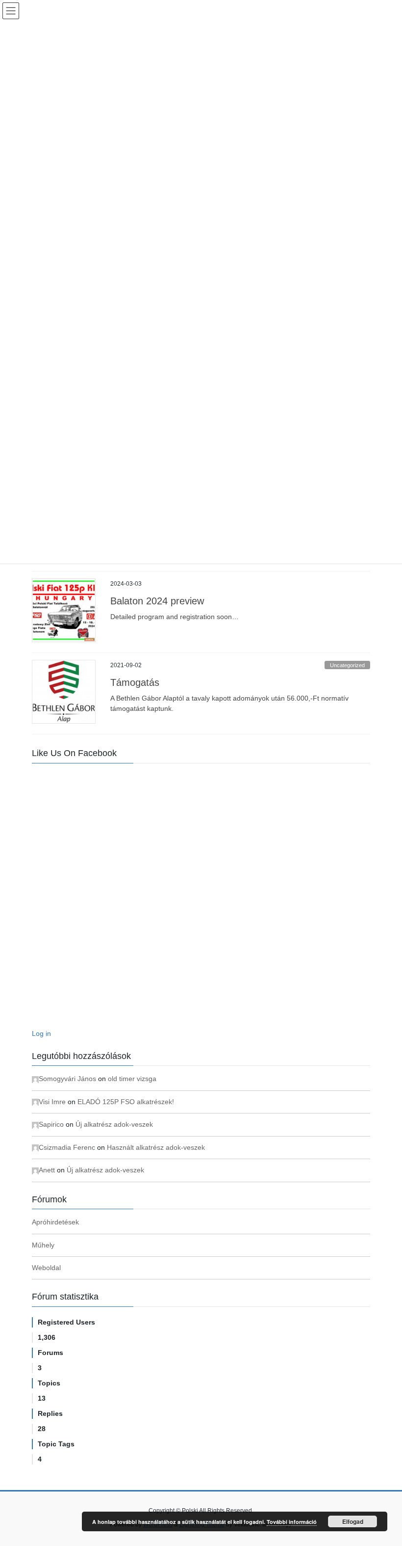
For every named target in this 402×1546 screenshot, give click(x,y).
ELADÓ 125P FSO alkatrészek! (125, 1102)
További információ (292, 1521)
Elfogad (352, 1521)
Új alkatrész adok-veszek (114, 1124)
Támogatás (134, 682)
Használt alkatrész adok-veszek (156, 1147)
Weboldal (46, 1268)
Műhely (43, 1245)
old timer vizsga (132, 1079)
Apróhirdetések (55, 1222)
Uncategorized (347, 665)
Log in (41, 1033)
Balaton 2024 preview (157, 601)
